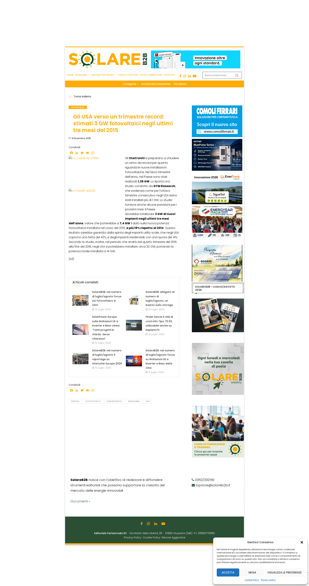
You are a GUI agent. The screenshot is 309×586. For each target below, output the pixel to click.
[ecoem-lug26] (217, 246)
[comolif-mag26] (217, 107)
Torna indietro (82, 96)
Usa (148, 401)
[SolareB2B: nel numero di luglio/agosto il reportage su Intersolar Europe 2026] (80, 358)
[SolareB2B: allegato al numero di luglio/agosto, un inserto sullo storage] (134, 300)
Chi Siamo (179, 84)
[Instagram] (184, 76)
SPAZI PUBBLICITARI (151, 75)
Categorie (129, 84)
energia (75, 401)
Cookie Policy (252, 579)
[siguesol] (217, 174)
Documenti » (80, 501)
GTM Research (114, 401)
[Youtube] (194, 76)
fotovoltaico (92, 401)
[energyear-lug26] (217, 208)
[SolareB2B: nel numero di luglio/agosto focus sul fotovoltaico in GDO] (80, 300)
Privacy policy (268, 579)
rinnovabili (134, 401)
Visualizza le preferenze (284, 572)
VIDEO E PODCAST (128, 75)
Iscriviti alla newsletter (156, 84)
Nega (252, 572)
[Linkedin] (189, 76)
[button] (302, 542)
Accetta (228, 572)
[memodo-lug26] (195, 52)
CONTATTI (169, 75)
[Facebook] (180, 76)
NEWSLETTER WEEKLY (102, 75)
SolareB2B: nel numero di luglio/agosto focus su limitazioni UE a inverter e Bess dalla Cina (160, 359)
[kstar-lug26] (217, 140)
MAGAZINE (81, 75)
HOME (70, 75)
